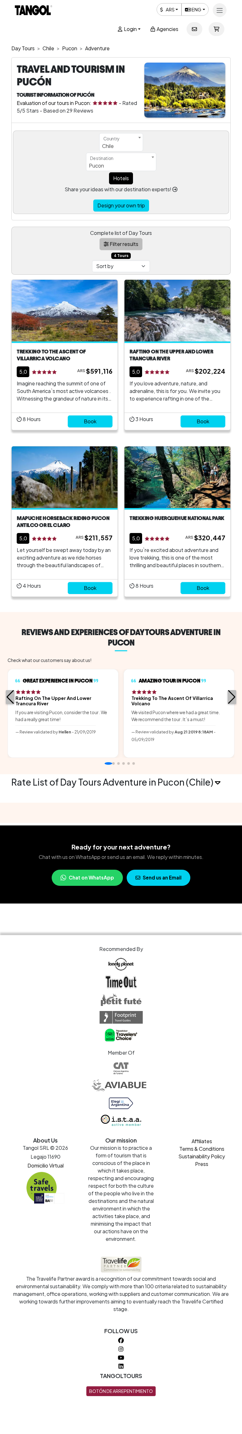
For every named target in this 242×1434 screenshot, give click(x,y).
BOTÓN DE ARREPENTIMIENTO (121, 1391)
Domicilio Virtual (45, 1165)
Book (90, 421)
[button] (10, 697)
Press (201, 1164)
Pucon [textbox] (96, 165)
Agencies (167, 29)
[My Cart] (216, 29)
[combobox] (121, 142)
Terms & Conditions (201, 1148)
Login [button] (130, 29)
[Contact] (194, 29)
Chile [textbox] (108, 146)
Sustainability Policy (201, 1156)
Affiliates (202, 1141)
